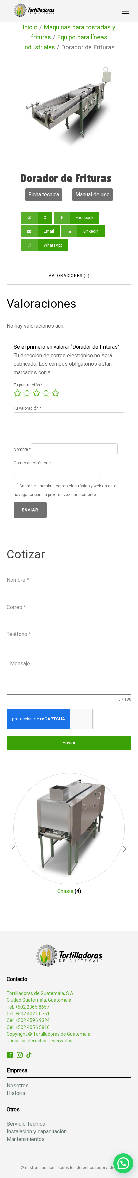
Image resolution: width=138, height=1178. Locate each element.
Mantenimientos (26, 1139)
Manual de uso (92, 194)
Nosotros (18, 1085)
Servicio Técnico (26, 1124)
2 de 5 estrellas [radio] (27, 393)
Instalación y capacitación (37, 1131)
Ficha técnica (43, 194)
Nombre (22, 449)
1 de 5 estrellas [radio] (18, 393)
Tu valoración (27, 408)
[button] (106, 70)
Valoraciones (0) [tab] (69, 275)
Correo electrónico (32, 463)
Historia (16, 1093)
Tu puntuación (28, 385)
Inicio (30, 27)
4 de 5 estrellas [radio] (46, 393)
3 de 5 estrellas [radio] (36, 393)
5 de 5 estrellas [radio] (55, 393)
